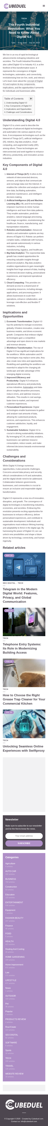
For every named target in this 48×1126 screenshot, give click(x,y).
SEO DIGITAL (9, 583)
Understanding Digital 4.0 (16, 103)
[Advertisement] (24, 785)
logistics (24, 250)
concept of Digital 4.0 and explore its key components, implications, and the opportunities (23, 84)
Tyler (13, 43)
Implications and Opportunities (18, 109)
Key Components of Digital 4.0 (18, 106)
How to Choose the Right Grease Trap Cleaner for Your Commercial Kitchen (24, 699)
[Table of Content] (31, 98)
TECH (24, 18)
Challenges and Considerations (19, 112)
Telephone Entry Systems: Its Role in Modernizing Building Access (22, 648)
